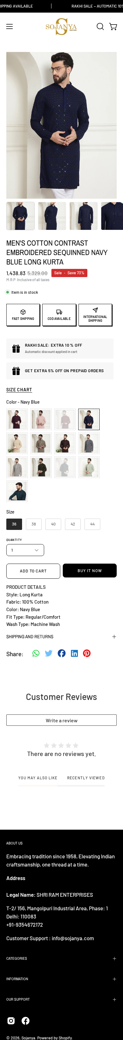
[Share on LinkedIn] (74, 654)
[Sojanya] (61, 26)
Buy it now (90, 570)
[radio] (17, 419)
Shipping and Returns (29, 636)
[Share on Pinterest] (87, 654)
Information (17, 978)
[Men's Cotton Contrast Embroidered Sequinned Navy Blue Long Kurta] (20, 216)
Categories (16, 958)
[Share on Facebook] (62, 654)
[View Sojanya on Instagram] (11, 1021)
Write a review (62, 720)
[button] (99, 26)
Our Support (18, 999)
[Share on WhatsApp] (35, 654)
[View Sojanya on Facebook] (25, 1021)
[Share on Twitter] (49, 654)
